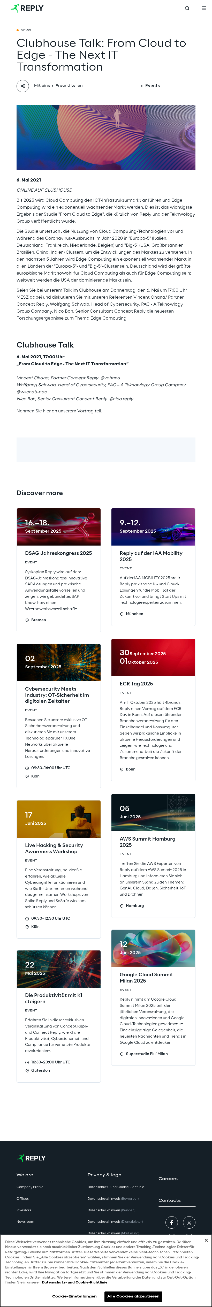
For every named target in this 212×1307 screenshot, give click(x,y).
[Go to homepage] (27, 8)
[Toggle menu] (203, 8)
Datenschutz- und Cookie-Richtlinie (74, 1283)
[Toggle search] (187, 8)
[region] (106, 1271)
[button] (176, 1179)
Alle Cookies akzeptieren (133, 1296)
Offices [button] (23, 1198)
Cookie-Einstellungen (74, 1296)
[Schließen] (206, 1240)
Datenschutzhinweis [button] (113, 1198)
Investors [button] (24, 1210)
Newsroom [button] (25, 1221)
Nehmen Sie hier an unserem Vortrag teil (59, 411)
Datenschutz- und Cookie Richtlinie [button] (116, 1187)
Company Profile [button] (30, 1187)
